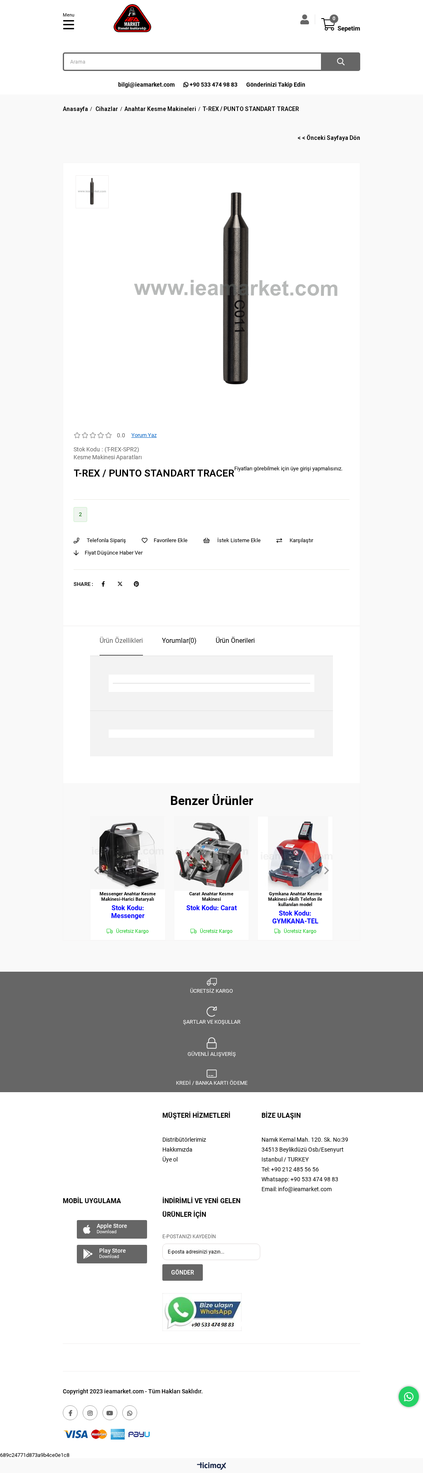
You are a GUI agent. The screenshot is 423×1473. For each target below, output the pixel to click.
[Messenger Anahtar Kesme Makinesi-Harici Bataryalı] (127, 854)
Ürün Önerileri (235, 640)
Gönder (182, 1272)
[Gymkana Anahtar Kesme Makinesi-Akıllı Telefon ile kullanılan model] (295, 854)
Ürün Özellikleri (121, 640)
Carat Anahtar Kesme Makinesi (211, 896)
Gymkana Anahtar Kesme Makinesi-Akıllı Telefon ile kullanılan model (295, 899)
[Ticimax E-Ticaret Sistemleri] (211, 1466)
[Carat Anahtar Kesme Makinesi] (211, 854)
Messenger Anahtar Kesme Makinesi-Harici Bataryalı (128, 896)
